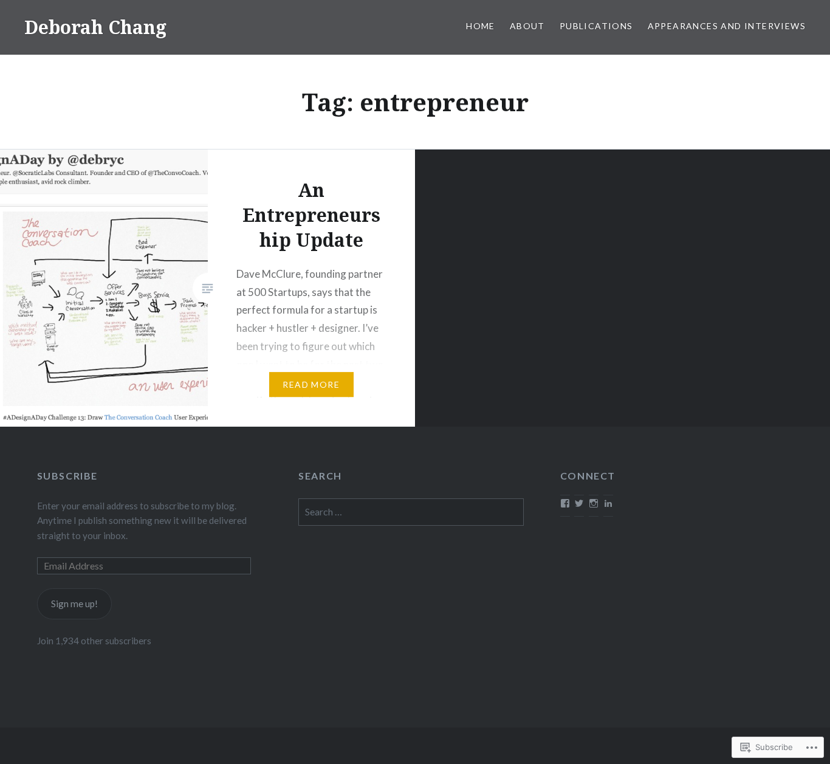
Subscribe (67, 475)
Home (480, 26)
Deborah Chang (95, 27)
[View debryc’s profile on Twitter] (579, 503)
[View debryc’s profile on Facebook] (565, 503)
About (527, 26)
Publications (596, 26)
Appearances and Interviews (727, 26)
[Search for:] (411, 511)
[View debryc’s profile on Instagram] (593, 503)
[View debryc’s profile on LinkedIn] (608, 503)
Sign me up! (74, 603)
